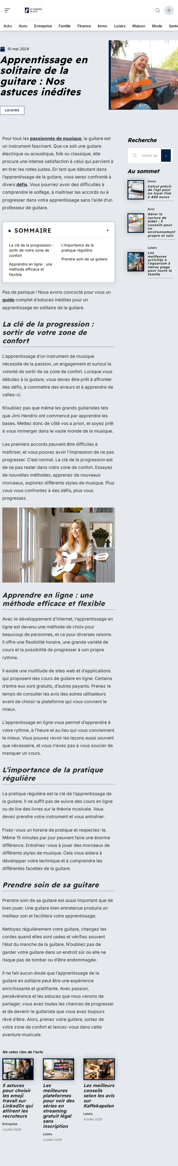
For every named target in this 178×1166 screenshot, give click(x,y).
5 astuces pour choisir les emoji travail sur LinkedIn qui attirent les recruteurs (17, 1100)
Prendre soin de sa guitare (84, 259)
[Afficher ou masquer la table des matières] (80, 230)
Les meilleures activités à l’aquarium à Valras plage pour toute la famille (160, 263)
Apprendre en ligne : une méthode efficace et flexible (30, 269)
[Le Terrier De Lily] (33, 10)
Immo (152, 181)
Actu (151, 209)
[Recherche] (157, 10)
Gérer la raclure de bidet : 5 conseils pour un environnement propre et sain (161, 224)
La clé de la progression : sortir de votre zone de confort (31, 250)
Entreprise (9, 1124)
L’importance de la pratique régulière (77, 248)
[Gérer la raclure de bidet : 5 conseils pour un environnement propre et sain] (136, 223)
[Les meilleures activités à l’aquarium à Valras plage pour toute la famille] (136, 262)
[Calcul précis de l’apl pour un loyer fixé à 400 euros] (136, 190)
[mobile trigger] (9, 10)
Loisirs (12, 110)
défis (21, 184)
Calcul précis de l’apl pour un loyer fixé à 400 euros (159, 191)
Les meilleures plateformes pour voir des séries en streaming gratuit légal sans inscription (58, 1105)
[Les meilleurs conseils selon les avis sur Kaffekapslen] (99, 1069)
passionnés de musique (55, 138)
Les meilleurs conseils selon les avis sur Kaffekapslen (98, 1095)
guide (8, 299)
